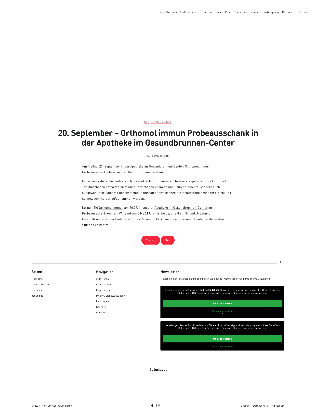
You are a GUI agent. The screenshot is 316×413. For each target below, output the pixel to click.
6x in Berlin (167, 12)
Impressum (277, 405)
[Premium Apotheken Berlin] (21, 12)
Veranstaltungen (161, 122)
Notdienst (37, 290)
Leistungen (269, 12)
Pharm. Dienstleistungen (240, 12)
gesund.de (37, 295)
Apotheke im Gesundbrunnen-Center (181, 207)
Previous (151, 240)
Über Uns (37, 278)
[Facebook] (152, 405)
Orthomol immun (111, 207)
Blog (146, 122)
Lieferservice (188, 12)
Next (167, 240)
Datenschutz (260, 405)
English (303, 12)
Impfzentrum (211, 12)
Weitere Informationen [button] (222, 311)
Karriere (287, 12)
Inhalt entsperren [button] (222, 303)
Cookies (245, 405)
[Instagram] (158, 405)
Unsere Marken (41, 284)
